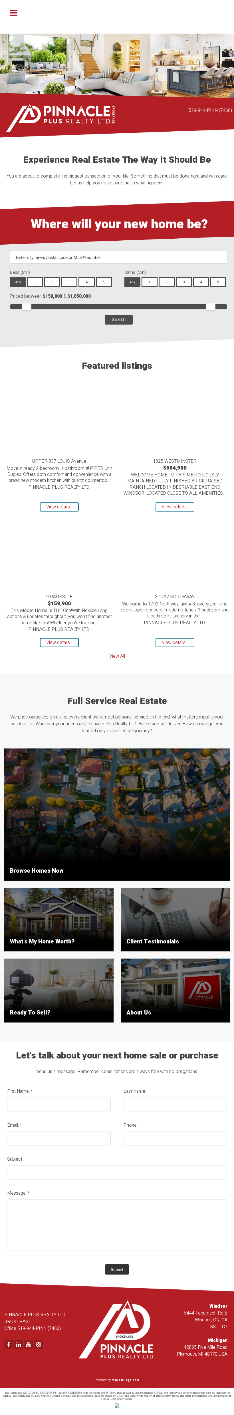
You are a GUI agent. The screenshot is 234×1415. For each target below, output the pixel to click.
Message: (17, 1193)
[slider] (26, 307)
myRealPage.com (125, 1380)
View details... (59, 507)
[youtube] (29, 1345)
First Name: (19, 1091)
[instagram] (39, 1345)
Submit (117, 1269)
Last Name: (135, 1091)
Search (119, 319)
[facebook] (9, 1345)
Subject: (15, 1159)
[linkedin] (19, 1345)
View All (117, 656)
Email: (13, 1125)
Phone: (131, 1125)
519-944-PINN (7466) (210, 110)
